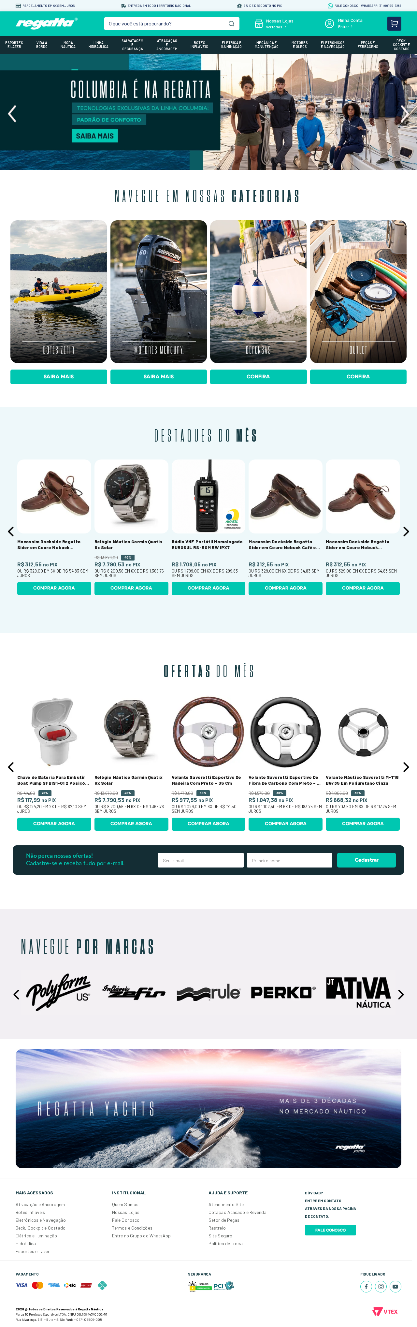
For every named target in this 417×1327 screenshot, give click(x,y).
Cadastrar (367, 860)
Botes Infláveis (30, 1212)
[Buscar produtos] (231, 23)
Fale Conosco (125, 1220)
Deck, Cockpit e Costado (40, 1228)
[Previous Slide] (12, 113)
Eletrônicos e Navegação (41, 1220)
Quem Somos (125, 1204)
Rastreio (217, 1228)
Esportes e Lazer (33, 1251)
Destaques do (206, 436)
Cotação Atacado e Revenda (237, 1212)
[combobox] (171, 23)
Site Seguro (220, 1235)
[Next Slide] (405, 113)
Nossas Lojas (125, 1212)
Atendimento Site (226, 1204)
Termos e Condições (132, 1228)
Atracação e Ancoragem (40, 1204)
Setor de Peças (223, 1220)
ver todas (274, 26)
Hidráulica (26, 1243)
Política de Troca (225, 1243)
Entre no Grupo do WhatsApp (141, 1235)
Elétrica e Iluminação (36, 1235)
